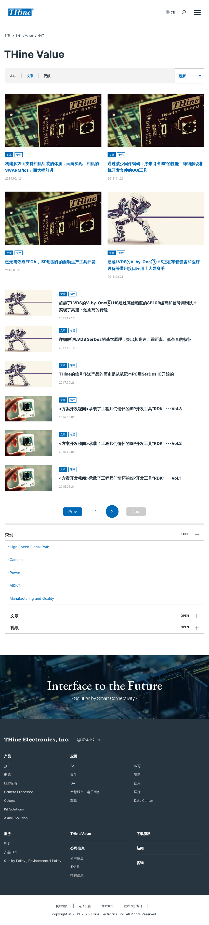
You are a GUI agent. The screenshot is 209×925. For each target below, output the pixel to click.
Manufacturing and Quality (32, 598)
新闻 (140, 848)
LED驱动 (10, 783)
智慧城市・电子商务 (85, 792)
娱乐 (137, 783)
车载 (73, 800)
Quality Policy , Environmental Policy (32, 861)
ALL (13, 76)
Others (9, 800)
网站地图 (62, 906)
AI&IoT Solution (16, 818)
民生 (73, 774)
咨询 (140, 862)
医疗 (137, 792)
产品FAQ (10, 852)
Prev (72, 511)
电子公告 (85, 906)
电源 (7, 774)
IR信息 (75, 867)
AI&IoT (15, 585)
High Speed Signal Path (29, 547)
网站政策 (107, 906)
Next (136, 511)
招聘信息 (77, 875)
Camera (16, 559)
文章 (30, 76)
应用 (73, 756)
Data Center (143, 800)
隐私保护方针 (133, 906)
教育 (137, 766)
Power (15, 572)
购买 (7, 843)
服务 (7, 833)
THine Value (80, 833)
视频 (47, 76)
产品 (7, 756)
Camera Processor (18, 792)
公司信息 (77, 848)
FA (72, 766)
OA (72, 783)
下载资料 (144, 833)
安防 (137, 774)
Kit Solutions (14, 809)
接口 (7, 766)
